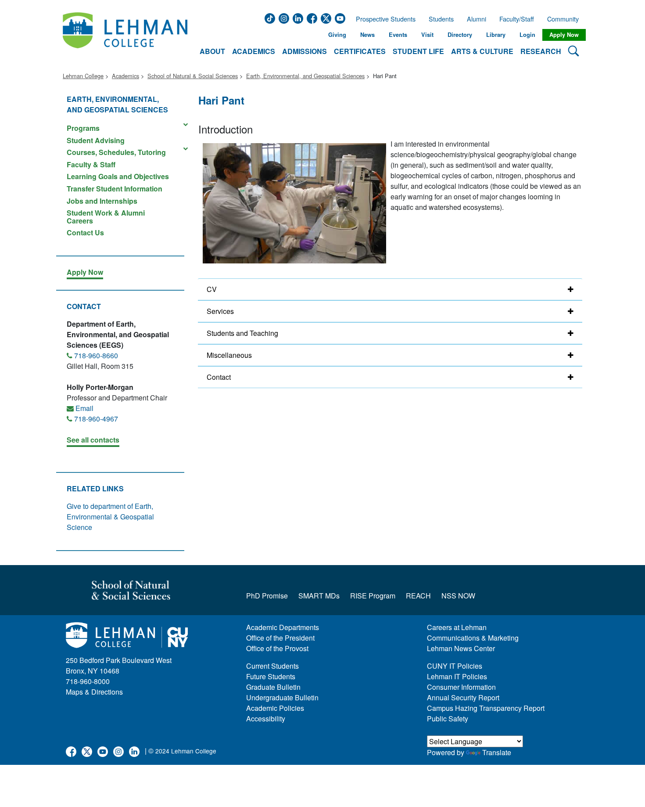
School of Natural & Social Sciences (192, 76)
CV (212, 289)
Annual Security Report (463, 697)
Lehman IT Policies (457, 676)
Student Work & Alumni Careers (106, 217)
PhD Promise (267, 596)
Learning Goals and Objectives (118, 176)
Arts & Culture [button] (482, 51)
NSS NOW (458, 596)
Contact (219, 377)
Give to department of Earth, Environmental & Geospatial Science (110, 516)
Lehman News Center (461, 648)
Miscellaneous (229, 355)
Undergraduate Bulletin (282, 697)
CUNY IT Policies (454, 666)
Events (398, 35)
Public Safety (447, 718)
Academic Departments (282, 627)
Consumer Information (461, 687)
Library (495, 35)
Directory (460, 35)
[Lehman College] (125, 35)
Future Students (270, 676)
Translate (496, 752)
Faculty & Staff (91, 164)
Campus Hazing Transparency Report (486, 708)
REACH (418, 596)
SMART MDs (319, 596)
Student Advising (96, 140)
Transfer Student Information (114, 189)
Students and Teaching (242, 333)
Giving (337, 35)
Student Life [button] (418, 51)
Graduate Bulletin (273, 687)
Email (84, 408)
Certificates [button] (360, 51)
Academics (125, 76)
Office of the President (280, 638)
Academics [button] (253, 51)
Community (565, 18)
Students (441, 18)
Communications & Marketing (473, 638)
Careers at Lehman (457, 627)
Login (527, 35)
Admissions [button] (304, 51)
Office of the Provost (277, 648)
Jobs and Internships (102, 201)
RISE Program (372, 596)
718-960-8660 (96, 355)
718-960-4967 (96, 419)
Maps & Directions (94, 692)
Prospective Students (383, 18)
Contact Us (85, 232)
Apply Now (564, 35)
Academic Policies (275, 708)
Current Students (272, 666)
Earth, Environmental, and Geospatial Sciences (305, 76)
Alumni (476, 18)
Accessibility (265, 718)
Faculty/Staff (517, 18)
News (367, 35)
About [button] (212, 51)
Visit (427, 35)
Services (220, 311)
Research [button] (540, 51)
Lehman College (83, 76)
